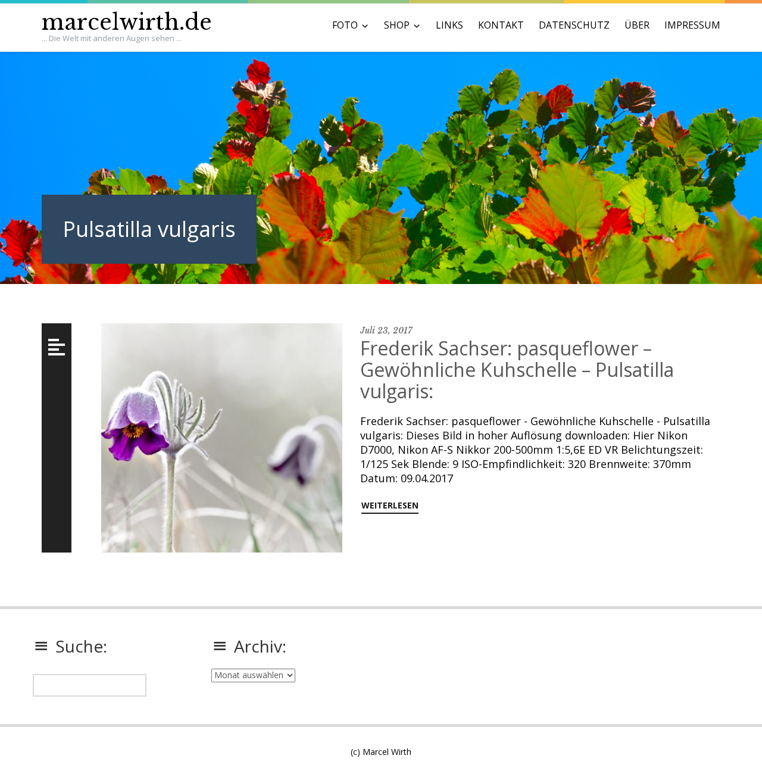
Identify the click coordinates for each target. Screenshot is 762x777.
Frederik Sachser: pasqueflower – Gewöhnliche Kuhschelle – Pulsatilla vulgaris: (517, 369)
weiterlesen (390, 505)
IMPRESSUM (692, 25)
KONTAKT (501, 25)
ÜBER (636, 25)
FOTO (345, 25)
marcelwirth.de (127, 22)
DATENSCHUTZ (574, 25)
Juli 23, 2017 (386, 330)
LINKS (449, 25)
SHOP (397, 25)
